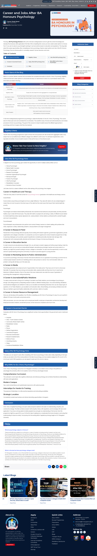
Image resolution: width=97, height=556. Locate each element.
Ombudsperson (35, 545)
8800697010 (87, 524)
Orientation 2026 (47, 1)
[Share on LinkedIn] (57, 466)
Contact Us (81, 1)
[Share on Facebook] (49, 466)
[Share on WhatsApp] (64, 466)
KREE (32, 520)
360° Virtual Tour (95, 363)
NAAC (70, 1)
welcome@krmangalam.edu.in (84, 521)
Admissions (34, 517)
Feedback (55, 543)
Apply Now (91, 5)
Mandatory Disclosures (58, 541)
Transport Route (56, 536)
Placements (55, 522)
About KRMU (55, 517)
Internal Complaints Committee (36, 541)
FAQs (32, 527)
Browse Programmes (58, 520)
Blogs (53, 534)
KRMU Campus (56, 539)
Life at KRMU (55, 524)
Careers (63, 1)
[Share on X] (53, 466)
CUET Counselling (56, 1)
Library (76, 1)
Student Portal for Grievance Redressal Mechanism (36, 536)
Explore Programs (62, 150)
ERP (53, 532)
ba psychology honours (33, 194)
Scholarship (34, 522)
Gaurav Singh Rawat (13, 21)
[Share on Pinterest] (61, 466)
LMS (53, 529)
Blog (73, 1)
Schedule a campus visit (37, 529)
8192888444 (81, 526)
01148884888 (79, 524)
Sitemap (33, 549)
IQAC (67, 1)
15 (76, 526)
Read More (10, 544)
